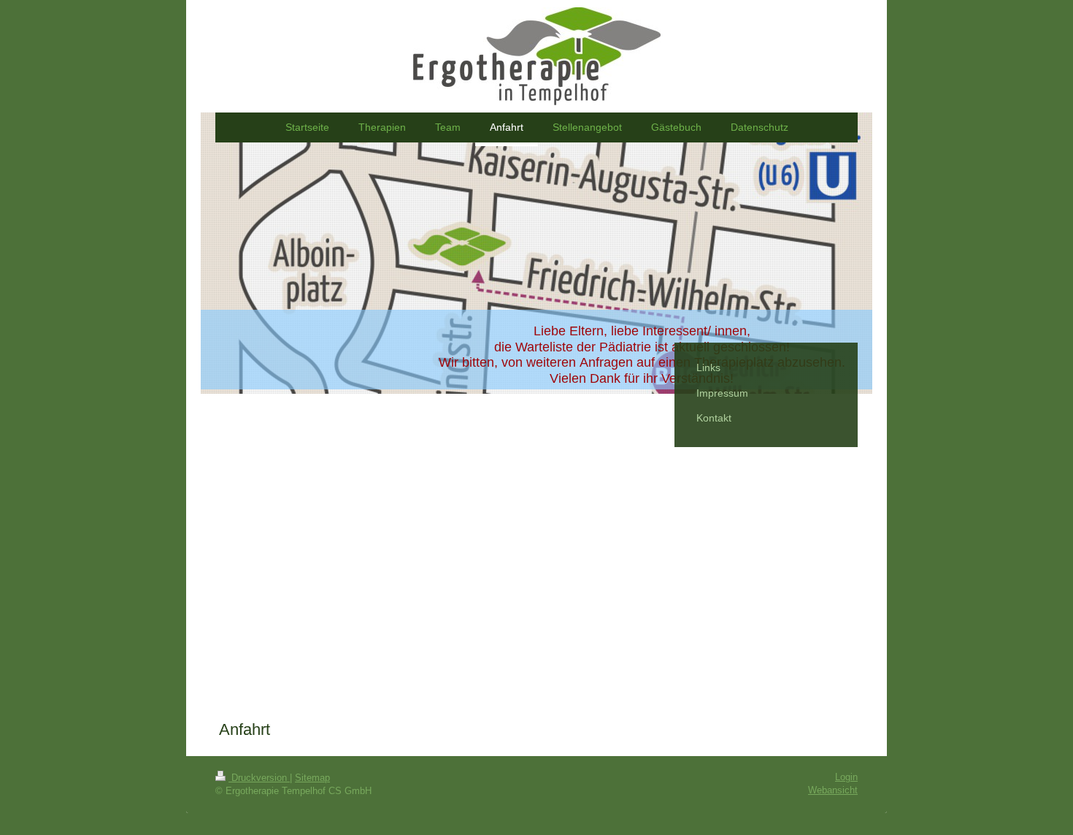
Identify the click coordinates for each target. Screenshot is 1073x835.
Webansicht (833, 790)
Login (846, 776)
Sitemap (312, 777)
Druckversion (259, 777)
